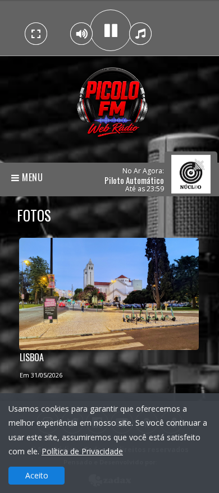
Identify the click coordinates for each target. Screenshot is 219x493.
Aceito (36, 475)
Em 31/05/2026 (41, 375)
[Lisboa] (109, 292)
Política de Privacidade (82, 451)
